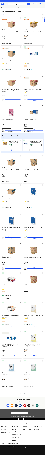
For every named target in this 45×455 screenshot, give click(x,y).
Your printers (25, 426)
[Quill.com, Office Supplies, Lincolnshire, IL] (3, 447)
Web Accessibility (36, 429)
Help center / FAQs (4, 429)
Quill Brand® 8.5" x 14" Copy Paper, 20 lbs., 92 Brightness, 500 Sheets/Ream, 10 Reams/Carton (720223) (11, 198)
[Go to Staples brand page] (24, 405)
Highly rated (9, 137)
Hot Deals (14, 7)
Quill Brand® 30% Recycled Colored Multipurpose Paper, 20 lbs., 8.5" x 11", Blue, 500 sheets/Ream (11, 374)
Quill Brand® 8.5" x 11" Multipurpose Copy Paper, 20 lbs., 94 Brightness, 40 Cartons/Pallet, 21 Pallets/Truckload (32, 286)
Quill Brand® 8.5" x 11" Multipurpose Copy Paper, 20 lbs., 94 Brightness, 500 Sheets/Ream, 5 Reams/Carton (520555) (32, 90)
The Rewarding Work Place (38, 426)
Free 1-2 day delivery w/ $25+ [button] (9, 131)
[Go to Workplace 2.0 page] (37, 405)
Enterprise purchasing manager (16, 434)
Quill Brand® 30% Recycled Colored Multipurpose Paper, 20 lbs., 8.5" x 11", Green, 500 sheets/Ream (33, 374)
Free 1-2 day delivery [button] (8, 43)
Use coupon (31, 413)
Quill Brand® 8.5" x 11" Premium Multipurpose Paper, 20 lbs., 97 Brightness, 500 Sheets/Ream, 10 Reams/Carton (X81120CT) (33, 31)
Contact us (2, 435)
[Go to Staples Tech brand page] (29, 405)
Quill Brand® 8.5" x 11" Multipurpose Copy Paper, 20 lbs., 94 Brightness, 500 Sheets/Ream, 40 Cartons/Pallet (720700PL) (33, 257)
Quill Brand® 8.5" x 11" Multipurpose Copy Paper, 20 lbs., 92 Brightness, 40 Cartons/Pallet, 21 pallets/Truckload (32, 169)
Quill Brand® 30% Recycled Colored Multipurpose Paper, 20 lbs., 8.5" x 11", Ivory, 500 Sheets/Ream (33, 315)
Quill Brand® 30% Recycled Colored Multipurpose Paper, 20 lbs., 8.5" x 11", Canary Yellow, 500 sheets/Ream (33, 345)
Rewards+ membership (15, 423)
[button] (26, 4)
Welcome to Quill (36, 423)
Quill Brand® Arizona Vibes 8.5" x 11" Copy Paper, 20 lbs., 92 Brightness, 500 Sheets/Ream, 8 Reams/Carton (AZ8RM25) (10, 315)
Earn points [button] (3, 43)
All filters (3, 14)
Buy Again (18, 7)
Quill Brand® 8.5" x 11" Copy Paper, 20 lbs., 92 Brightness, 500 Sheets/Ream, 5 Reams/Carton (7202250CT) (33, 119)
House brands (14, 137)
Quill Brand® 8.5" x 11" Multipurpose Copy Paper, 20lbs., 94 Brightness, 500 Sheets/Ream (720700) (10, 119)
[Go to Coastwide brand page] (12, 405)
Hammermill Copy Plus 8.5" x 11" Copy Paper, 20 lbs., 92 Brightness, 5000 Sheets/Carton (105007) (10, 345)
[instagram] (18, 419)
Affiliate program (14, 440)
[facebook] (23, 419)
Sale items (3, 137)
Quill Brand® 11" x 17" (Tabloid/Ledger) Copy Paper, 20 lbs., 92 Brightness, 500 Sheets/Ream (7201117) (33, 228)
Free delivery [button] (30, 43)
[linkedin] (21, 419)
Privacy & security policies (5, 433)
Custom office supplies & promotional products (15, 431)
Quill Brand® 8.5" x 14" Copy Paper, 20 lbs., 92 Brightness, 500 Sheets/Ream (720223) (11, 228)
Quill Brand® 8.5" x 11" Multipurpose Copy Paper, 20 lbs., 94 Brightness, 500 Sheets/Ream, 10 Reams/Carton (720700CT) (11, 31)
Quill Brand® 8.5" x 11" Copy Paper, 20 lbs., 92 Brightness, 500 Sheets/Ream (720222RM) (33, 198)
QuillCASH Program (15, 426)
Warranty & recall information (5, 432)
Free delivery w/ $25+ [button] (30, 210)
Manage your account (4, 426)
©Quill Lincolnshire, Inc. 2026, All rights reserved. (12, 447)
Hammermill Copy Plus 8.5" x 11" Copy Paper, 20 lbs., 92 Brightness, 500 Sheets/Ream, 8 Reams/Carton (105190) (32, 60)
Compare (3, 29)
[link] (20, 18)
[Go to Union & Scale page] (33, 405)
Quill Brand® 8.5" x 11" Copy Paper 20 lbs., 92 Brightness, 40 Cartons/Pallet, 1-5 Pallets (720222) (10, 257)
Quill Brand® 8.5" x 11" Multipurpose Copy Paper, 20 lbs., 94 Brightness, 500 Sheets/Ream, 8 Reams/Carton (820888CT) (10, 90)
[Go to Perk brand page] (20, 405)
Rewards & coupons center (27, 429)
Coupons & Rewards (9, 7)
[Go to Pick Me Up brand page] (16, 405)
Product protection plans (15, 437)
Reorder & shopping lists (26, 423)
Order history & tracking (4, 423)
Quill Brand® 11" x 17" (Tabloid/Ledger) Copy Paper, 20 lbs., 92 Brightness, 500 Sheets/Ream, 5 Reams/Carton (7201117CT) (11, 169)
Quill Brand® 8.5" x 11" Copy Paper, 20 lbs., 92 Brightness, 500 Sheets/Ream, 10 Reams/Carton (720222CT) (11, 60)
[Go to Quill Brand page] (8, 405)
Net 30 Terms (14, 429)
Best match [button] (38, 14)
